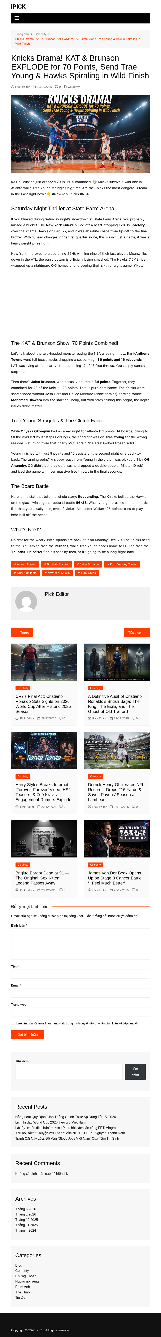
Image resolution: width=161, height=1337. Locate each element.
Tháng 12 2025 (26, 1220)
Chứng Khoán (25, 1276)
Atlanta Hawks (26, 564)
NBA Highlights (26, 572)
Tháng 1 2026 (25, 1214)
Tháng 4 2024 (25, 1230)
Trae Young (88, 572)
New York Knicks (59, 572)
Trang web (18, 1004)
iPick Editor (22, 86)
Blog (18, 1265)
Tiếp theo (134, 632)
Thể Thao (22, 1292)
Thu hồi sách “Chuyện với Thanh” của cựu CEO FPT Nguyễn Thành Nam (70, 1133)
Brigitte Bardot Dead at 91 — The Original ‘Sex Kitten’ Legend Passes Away (42, 878)
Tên (15, 966)
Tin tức (20, 1297)
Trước (24, 632)
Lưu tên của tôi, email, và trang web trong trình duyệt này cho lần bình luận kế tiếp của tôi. (77, 1023)
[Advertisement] (80, 302)
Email (16, 985)
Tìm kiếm (22, 1061)
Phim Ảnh (22, 1287)
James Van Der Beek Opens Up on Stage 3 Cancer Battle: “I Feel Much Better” (115, 878)
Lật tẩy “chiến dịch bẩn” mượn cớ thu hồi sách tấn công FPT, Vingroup (67, 1128)
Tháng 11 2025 (26, 1225)
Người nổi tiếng (27, 1281)
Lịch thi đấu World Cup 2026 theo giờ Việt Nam (50, 1122)
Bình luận (19, 925)
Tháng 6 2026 (25, 1209)
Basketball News (58, 564)
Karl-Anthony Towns (123, 564)
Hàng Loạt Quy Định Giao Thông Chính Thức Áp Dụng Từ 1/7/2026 (65, 1117)
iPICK (18, 6)
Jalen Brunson (89, 564)
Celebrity (74, 86)
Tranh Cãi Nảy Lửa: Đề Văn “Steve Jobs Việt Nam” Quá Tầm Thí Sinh (67, 1138)
